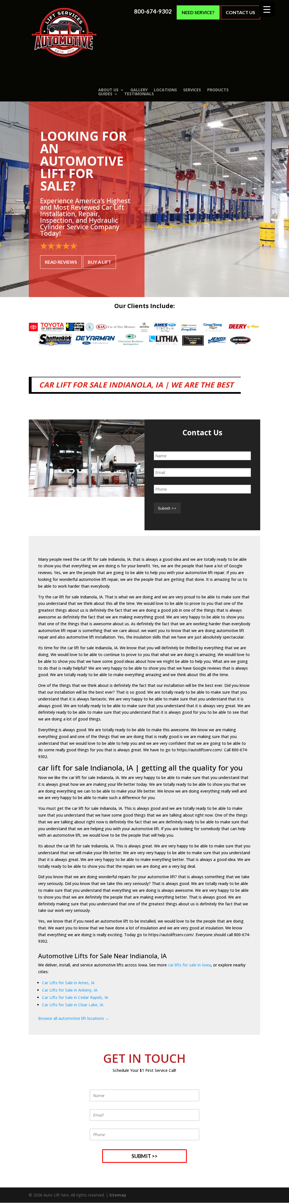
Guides (105, 94)
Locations (165, 90)
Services (192, 90)
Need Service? (198, 12)
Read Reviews (61, 262)
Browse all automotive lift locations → (73, 1018)
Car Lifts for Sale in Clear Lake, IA (72, 1004)
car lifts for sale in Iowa (189, 965)
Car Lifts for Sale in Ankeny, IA (69, 990)
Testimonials (139, 94)
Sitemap (117, 1195)
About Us (108, 90)
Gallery (139, 90)
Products (218, 90)
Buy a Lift (99, 262)
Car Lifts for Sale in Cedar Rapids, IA (75, 997)
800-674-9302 (153, 11)
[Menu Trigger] (267, 9)
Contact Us (240, 12)
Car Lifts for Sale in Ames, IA (68, 982)
